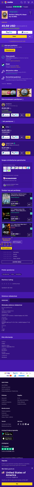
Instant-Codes (9, 143)
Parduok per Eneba (6, 424)
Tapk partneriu (5, 415)
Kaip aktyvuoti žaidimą (22, 400)
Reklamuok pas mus (6, 426)
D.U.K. (18, 398)
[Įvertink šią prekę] (6, 284)
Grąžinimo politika (21, 404)
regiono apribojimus (15, 60)
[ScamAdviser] (10, 178)
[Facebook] (18, 424)
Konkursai (4, 413)
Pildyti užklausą (21, 402)
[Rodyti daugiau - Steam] (3, 65)
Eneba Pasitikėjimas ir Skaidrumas (10, 391)
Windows (4, 357)
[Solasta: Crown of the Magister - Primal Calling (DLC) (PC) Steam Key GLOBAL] (17, 215)
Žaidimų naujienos (6, 411)
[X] (21, 424)
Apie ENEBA (5, 385)
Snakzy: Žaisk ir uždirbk (7, 417)
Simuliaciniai (5, 274)
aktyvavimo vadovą (15, 67)
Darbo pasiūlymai (6, 389)
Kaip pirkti (4, 398)
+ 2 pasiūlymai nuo (17, 41)
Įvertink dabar (17, 262)
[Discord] (25, 424)
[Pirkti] (9, 32)
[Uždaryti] (32, 468)
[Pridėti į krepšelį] (30, 36)
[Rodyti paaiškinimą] (18, 145)
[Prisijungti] (32, 2)
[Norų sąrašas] (25, 2)
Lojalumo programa (6, 402)
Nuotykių (18, 274)
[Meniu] (2, 2)
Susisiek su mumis (6, 387)
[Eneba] (9, 2)
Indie (12, 274)
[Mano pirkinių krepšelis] (28, 2)
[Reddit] (28, 424)
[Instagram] (23, 424)
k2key (7, 127)
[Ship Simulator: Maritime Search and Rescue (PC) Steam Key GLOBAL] (17, 200)
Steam (17, 65)
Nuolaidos (4, 404)
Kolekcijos (4, 400)
